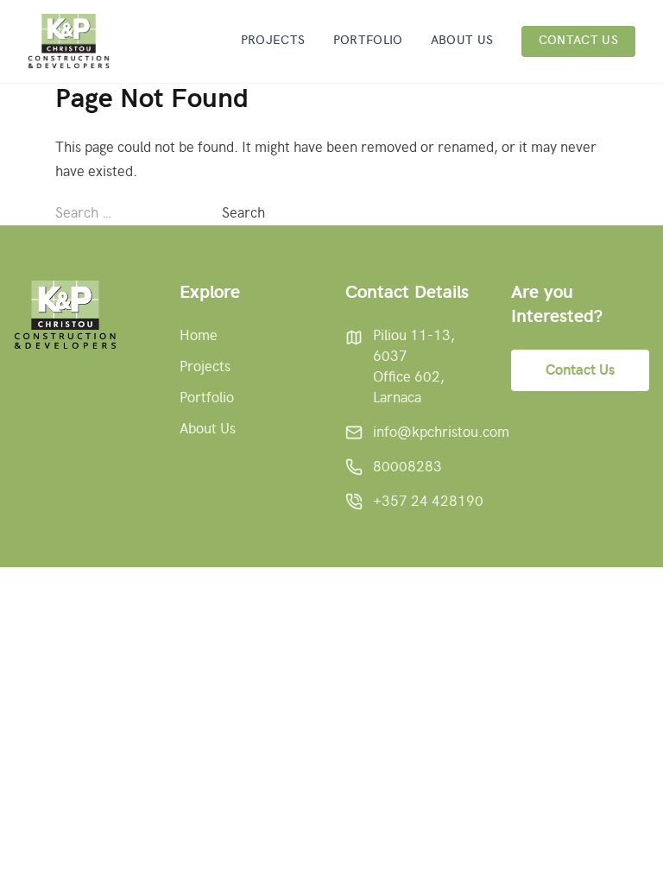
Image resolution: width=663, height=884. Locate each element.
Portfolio (368, 41)
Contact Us (579, 41)
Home (199, 336)
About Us (462, 41)
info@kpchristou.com (441, 432)
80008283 (407, 467)
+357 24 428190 (428, 501)
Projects (273, 41)
